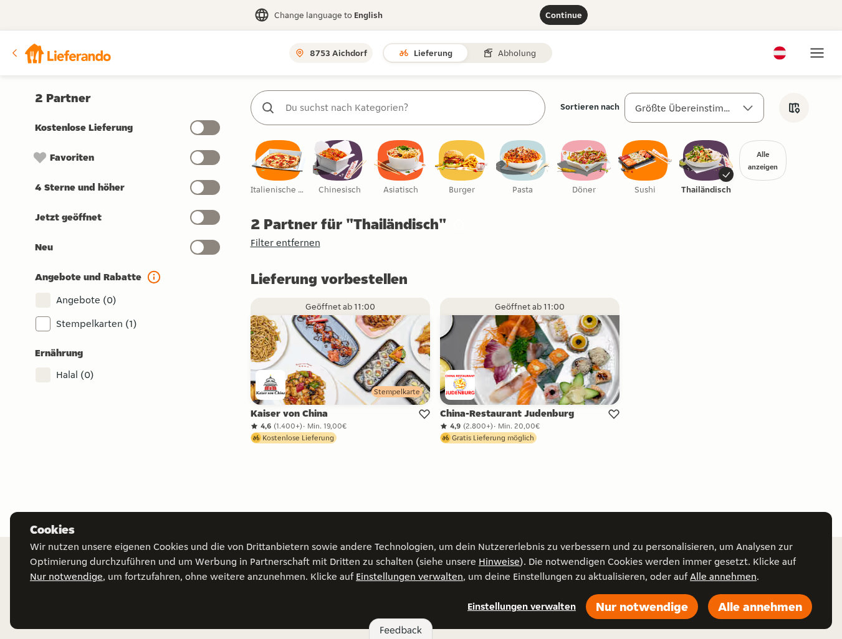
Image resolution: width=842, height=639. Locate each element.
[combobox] (410, 107)
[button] (60, 53)
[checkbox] (279, 168)
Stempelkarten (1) (96, 323)
